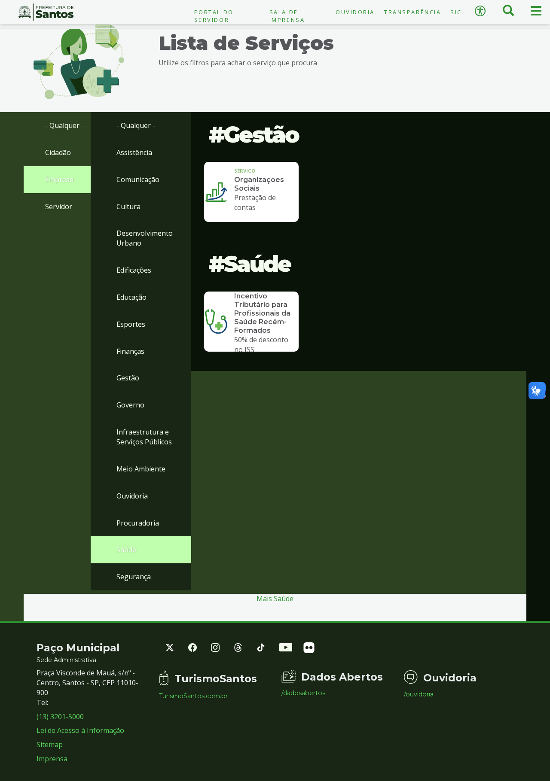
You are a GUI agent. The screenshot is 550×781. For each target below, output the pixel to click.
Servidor (58, 206)
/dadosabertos (303, 693)
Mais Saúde (275, 598)
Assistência (134, 152)
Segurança (133, 576)
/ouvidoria (419, 694)
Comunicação (137, 179)
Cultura (128, 206)
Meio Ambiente (140, 469)
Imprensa (52, 758)
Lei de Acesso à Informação (80, 730)
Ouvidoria (355, 12)
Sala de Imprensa (287, 16)
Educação (131, 297)
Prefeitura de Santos (46, 12)
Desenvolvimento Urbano (144, 238)
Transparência (412, 12)
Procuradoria (137, 523)
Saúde (126, 549)
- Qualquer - (64, 125)
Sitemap (50, 744)
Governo (130, 405)
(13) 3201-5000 (60, 716)
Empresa (59, 179)
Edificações (133, 270)
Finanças (130, 351)
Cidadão (58, 152)
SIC (456, 12)
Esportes (130, 324)
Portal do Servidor (214, 16)
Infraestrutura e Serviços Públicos (144, 437)
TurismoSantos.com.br (193, 696)
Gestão (127, 378)
